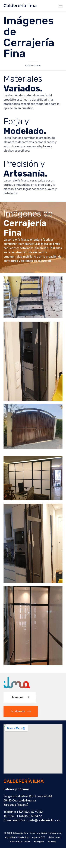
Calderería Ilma (20, 5)
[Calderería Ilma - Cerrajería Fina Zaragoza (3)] (33, 447)
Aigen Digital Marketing (17, 837)
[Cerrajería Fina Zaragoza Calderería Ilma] (33, 581)
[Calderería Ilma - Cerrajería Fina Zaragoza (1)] (33, 664)
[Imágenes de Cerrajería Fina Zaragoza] (33, 499)
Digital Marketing (49, 833)
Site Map (52, 841)
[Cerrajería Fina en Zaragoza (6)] (33, 317)
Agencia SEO (38, 837)
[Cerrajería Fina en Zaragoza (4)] (33, 399)
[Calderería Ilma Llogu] (17, 687)
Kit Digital (39, 841)
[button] (20, 697)
